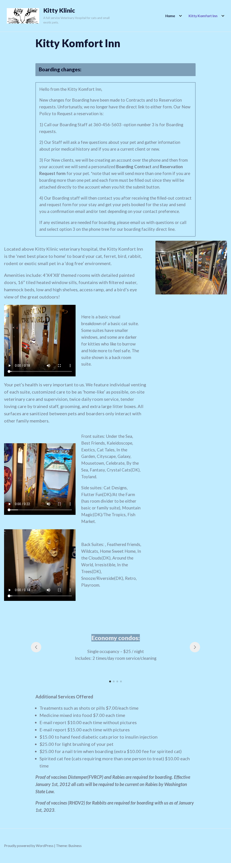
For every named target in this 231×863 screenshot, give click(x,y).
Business (75, 846)
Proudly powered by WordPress (28, 846)
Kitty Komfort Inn (203, 16)
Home (170, 16)
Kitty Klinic (59, 10)
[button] (110, 681)
